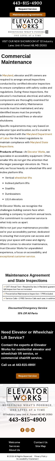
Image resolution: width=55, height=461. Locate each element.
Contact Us (40, 442)
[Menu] (47, 32)
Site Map (40, 446)
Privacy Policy (41, 456)
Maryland (8, 75)
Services (14, 446)
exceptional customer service (17, 256)
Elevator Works (36, 151)
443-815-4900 (27, 3)
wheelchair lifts (23, 177)
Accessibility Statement (27, 459)
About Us (14, 450)
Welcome (14, 442)
